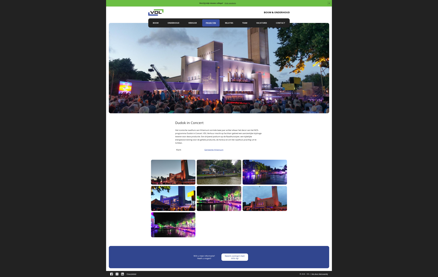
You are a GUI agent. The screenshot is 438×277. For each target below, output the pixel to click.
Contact (280, 23)
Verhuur (192, 23)
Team (244, 23)
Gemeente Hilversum (213, 149)
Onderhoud (173, 23)
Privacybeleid (131, 274)
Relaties (229, 23)
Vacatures (261, 23)
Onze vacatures (230, 3)
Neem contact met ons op (235, 257)
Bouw (156, 23)
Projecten (211, 23)
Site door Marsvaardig (320, 274)
